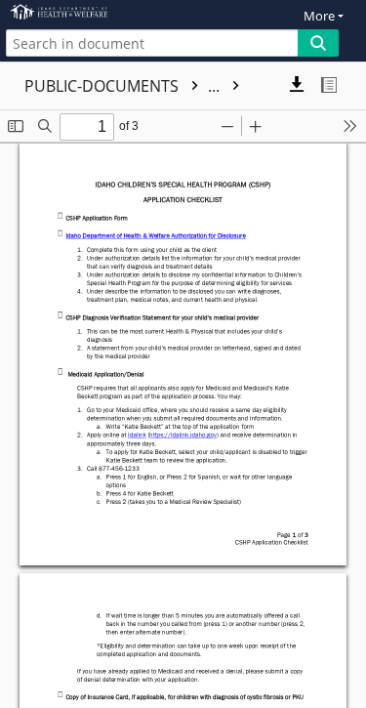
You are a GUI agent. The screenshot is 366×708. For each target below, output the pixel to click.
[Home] (83, 12)
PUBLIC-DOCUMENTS (124, 86)
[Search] (318, 43)
